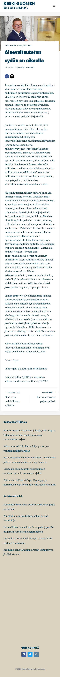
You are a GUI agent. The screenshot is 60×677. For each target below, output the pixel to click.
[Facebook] (7, 76)
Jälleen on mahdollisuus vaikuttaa (12, 399)
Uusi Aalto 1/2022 (13, 46)
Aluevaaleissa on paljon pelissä (46, 397)
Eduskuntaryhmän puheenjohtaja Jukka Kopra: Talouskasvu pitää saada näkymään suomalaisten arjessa (29, 435)
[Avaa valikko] (54, 5)
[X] (12, 76)
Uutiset (27, 46)
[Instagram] (36, 654)
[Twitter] (30, 654)
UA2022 (43, 381)
